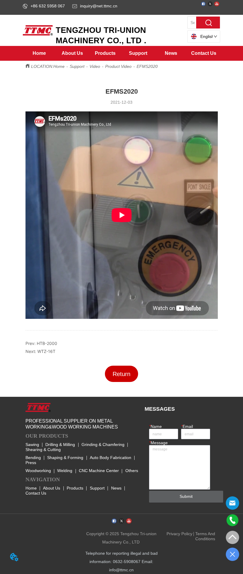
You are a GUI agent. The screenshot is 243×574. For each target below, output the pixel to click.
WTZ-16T (46, 351)
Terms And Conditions (205, 536)
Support (77, 66)
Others (131, 470)
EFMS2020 (147, 66)
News (116, 488)
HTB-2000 (47, 343)
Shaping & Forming (65, 457)
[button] (72, 53)
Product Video (118, 66)
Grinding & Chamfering (102, 444)
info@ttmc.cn (121, 569)
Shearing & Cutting (43, 449)
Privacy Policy (179, 533)
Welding (64, 470)
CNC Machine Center (99, 470)
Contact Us (35, 493)
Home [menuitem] (39, 53)
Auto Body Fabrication (110, 457)
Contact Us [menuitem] (203, 53)
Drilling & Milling (60, 444)
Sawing (32, 444)
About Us (51, 488)
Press (30, 462)
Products (75, 488)
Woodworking (38, 470)
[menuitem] (72, 53)
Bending (33, 457)
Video (94, 66)
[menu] (121, 53)
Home (59, 66)
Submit (186, 496)
